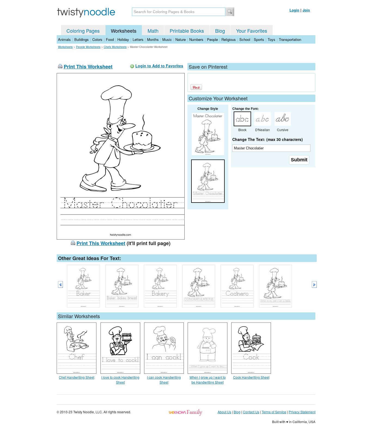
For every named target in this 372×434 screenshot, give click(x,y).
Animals (64, 39)
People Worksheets (88, 47)
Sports (259, 39)
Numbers (196, 39)
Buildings (81, 39)
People (212, 39)
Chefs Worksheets (115, 47)
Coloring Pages (83, 30)
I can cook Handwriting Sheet (164, 379)
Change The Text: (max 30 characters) (267, 139)
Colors (97, 39)
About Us (224, 411)
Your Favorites (251, 30)
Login (294, 10)
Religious (228, 39)
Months (153, 39)
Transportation (290, 39)
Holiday (123, 39)
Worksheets (123, 30)
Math (153, 30)
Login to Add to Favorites (159, 65)
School (244, 39)
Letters (138, 39)
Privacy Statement (302, 411)
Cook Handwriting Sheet (251, 377)
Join (306, 10)
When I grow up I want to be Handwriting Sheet (208, 379)
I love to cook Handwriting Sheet (120, 379)
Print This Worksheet (88, 66)
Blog (220, 30)
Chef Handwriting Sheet (76, 377)
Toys (271, 39)
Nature (180, 39)
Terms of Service (274, 411)
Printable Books (187, 30)
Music (167, 39)
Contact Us (251, 411)
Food (110, 39)
